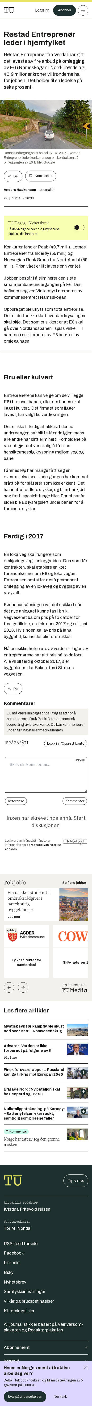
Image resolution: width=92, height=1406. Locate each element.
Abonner (64, 10)
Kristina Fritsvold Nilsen (27, 1209)
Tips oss (75, 1180)
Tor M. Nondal (17, 1228)
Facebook (14, 1253)
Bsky (8, 1272)
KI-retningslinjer (19, 1311)
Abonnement (17, 1347)
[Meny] (83, 10)
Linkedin (12, 1262)
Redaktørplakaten (45, 1330)
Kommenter (43, 176)
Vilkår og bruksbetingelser (29, 1301)
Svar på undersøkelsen (25, 1396)
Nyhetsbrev (15, 1282)
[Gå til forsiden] (9, 10)
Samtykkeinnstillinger (24, 1291)
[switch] (79, 227)
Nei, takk (60, 1396)
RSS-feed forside (21, 1243)
